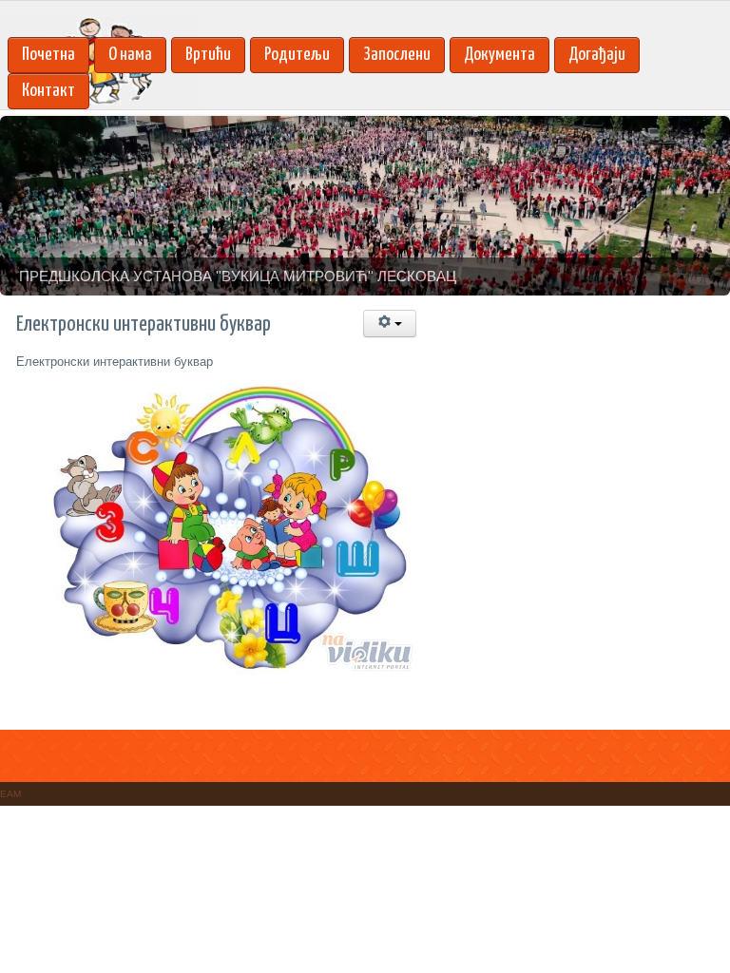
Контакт (48, 91)
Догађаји (596, 55)
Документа (499, 55)
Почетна (48, 55)
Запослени (397, 55)
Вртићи (208, 55)
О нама (130, 55)
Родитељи (297, 55)
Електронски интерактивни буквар (114, 361)
